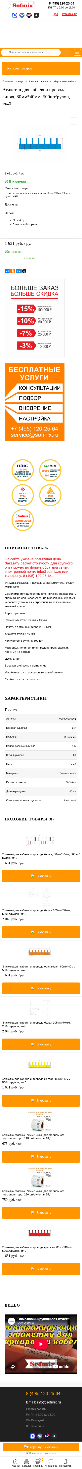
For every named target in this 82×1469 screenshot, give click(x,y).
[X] (23, 271)
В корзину (44, 876)
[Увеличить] (41, 144)
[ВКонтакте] (7, 271)
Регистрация (69, 13)
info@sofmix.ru (49, 572)
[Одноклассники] (12, 271)
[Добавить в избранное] (73, 121)
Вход (55, 13)
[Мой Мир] (18, 271)
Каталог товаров (19, 68)
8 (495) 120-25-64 (37, 576)
